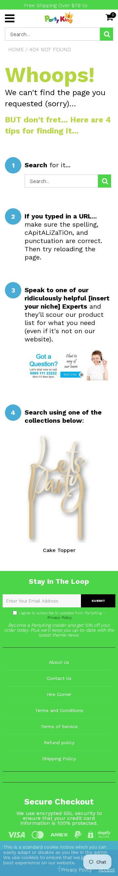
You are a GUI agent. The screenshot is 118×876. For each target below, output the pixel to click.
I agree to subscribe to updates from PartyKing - (62, 615)
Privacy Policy (59, 617)
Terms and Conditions (59, 710)
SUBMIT (98, 600)
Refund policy (59, 742)
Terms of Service (59, 726)
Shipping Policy (59, 758)
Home (16, 49)
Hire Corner (59, 694)
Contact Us (59, 678)
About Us (59, 662)
